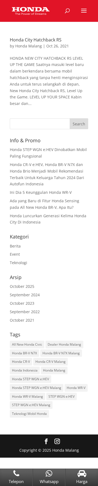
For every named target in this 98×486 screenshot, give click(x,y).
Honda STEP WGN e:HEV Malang (36, 387)
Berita (15, 246)
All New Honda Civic (27, 344)
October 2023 (22, 303)
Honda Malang (28, 46)
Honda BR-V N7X (24, 353)
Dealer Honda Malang (64, 344)
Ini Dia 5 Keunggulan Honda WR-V (41, 192)
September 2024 (25, 294)
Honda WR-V (76, 387)
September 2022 (25, 311)
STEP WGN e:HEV (61, 396)
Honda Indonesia (25, 370)
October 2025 (22, 286)
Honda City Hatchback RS (36, 40)
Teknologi (18, 262)
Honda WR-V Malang (27, 396)
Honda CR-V (21, 361)
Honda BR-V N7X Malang (61, 353)
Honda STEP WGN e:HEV (30, 379)
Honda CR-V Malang (50, 361)
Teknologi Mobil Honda (29, 413)
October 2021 (22, 320)
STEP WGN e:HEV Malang (31, 405)
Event (15, 254)
